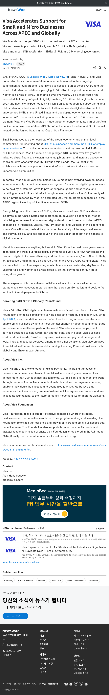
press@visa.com (13, 479)
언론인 (77, 655)
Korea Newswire (58, 76)
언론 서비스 (79, 660)
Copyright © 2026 (10, 689)
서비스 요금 (79, 644)
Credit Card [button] (56, 580)
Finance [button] (41, 580)
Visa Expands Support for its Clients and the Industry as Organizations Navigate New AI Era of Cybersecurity (64, 549)
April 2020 (9, 319)
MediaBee (53, 683)
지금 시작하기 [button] (13, 615)
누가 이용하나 (80, 648)
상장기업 (44, 644)
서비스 (77, 630)
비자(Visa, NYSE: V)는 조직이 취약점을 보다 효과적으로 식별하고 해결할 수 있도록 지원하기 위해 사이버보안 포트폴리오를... (64, 540)
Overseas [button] (93, 580)
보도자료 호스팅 (81, 673)
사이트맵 (42, 683)
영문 (42, 648)
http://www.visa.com (26, 458)
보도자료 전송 (80, 669)
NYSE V (21, 64)
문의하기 (8, 655)
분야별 (43, 639)
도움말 (43, 667)
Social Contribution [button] (75, 580)
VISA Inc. (8, 63)
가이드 (43, 654)
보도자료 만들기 (47, 659)
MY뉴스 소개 (80, 664)
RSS (41, 528)
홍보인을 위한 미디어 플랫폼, (54, 3)
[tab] (56, 631)
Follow (101, 528)
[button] (94, 68)
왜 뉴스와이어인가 (82, 635)
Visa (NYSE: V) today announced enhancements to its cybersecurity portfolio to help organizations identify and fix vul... (64, 556)
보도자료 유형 (46, 663)
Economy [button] (8, 580)
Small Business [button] (25, 580)
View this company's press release (22, 562)
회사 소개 (7, 683)
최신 (42, 635)
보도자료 (44, 630)
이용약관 (17, 683)
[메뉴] (3, 10)
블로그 (43, 672)
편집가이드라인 (29, 683)
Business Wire (37, 76)
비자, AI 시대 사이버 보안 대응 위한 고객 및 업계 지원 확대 (58, 535)
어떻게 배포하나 (81, 639)
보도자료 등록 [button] (12, 645)
